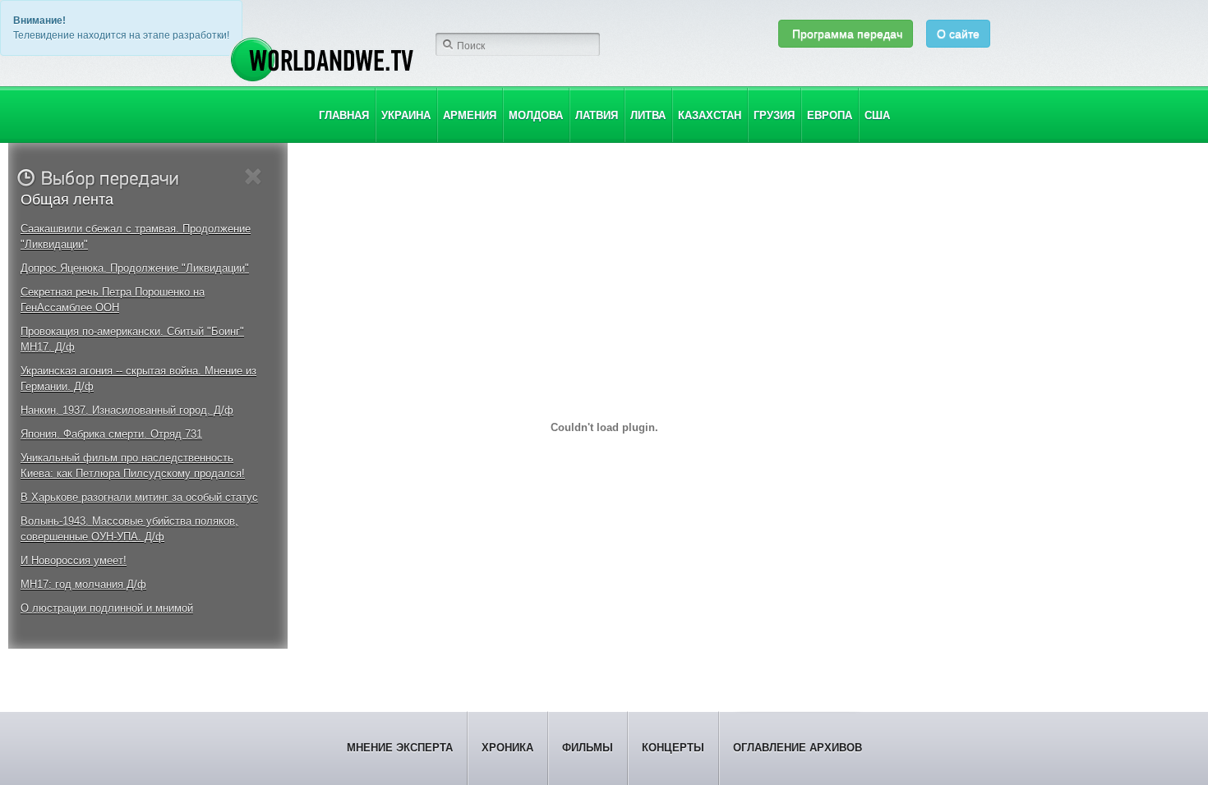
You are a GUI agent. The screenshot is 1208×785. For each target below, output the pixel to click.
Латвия (596, 115)
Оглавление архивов (797, 747)
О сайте (958, 33)
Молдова (536, 115)
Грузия (774, 115)
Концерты (673, 747)
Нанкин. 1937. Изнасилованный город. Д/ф (127, 410)
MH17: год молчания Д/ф (83, 584)
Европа (829, 115)
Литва (648, 115)
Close (253, 177)
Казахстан (709, 115)
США (877, 115)
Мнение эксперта (400, 747)
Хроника (507, 747)
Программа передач (845, 33)
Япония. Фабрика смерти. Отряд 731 (111, 434)
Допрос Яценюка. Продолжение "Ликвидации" (135, 268)
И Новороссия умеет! (74, 560)
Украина (406, 115)
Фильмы (587, 747)
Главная (344, 115)
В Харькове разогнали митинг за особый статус (139, 497)
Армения (469, 115)
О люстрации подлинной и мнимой (107, 608)
